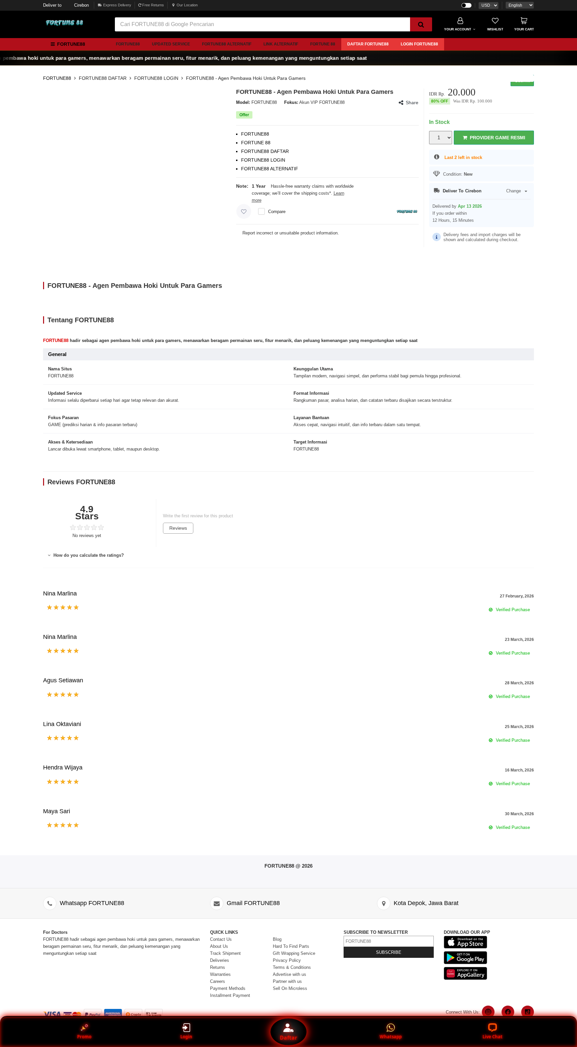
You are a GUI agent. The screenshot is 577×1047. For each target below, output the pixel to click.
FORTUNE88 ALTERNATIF (226, 44)
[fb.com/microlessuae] (508, 1012)
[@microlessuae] (488, 1012)
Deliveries (219, 960)
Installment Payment (230, 995)
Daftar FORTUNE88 (368, 44)
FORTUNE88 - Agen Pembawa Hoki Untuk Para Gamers (246, 78)
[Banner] (64, 23)
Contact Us (221, 939)
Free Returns (152, 5)
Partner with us (287, 981)
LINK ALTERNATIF (280, 44)
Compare (276, 211)
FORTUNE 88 (322, 44)
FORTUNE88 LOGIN (156, 78)
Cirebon (66, 5)
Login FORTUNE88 (419, 44)
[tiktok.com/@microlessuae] (527, 1012)
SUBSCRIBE (388, 952)
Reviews (178, 528)
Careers (217, 981)
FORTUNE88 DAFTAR (103, 78)
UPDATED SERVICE (171, 44)
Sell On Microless (290, 988)
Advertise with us (289, 974)
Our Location (187, 5)
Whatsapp (391, 1037)
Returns (217, 967)
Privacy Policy (287, 960)
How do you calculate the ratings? (88, 555)
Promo (84, 1037)
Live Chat (493, 1037)
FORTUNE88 (128, 44)
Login (186, 1037)
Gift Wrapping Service (294, 953)
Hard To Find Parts (291, 946)
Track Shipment (225, 953)
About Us (219, 946)
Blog (277, 939)
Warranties (220, 974)
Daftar (288, 1037)
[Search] (421, 24)
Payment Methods (227, 988)
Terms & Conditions (292, 967)
